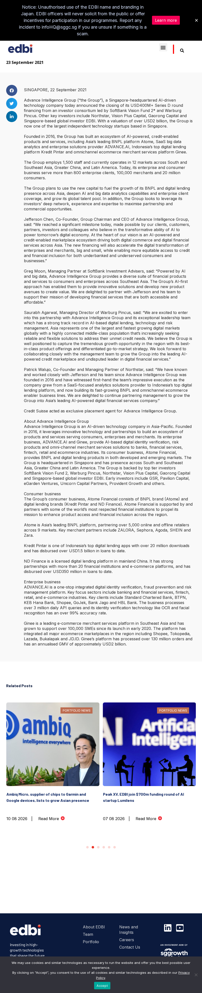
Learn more (166, 20)
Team (88, 934)
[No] (195, 974)
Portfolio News (76, 710)
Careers (126, 939)
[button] (163, 47)
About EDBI (94, 926)
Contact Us (129, 947)
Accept (102, 986)
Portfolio (91, 941)
